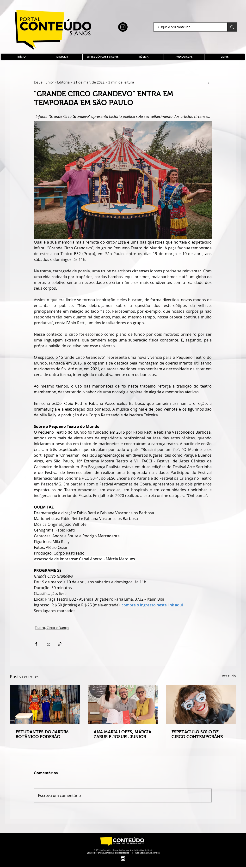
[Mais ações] (209, 82)
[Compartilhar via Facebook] (36, 644)
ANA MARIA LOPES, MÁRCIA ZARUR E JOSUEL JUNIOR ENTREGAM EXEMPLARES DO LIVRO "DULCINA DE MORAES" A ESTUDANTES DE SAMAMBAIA (122, 734)
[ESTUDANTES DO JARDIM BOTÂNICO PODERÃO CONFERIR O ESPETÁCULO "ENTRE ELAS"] (45, 704)
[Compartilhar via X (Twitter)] (48, 644)
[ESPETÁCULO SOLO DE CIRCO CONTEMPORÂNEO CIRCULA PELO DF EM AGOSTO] (201, 704)
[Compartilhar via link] (59, 644)
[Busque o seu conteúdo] (232, 27)
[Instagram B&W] (122, 858)
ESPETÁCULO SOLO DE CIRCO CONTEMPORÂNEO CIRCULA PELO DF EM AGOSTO (199, 734)
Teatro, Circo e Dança (52, 627)
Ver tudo (229, 676)
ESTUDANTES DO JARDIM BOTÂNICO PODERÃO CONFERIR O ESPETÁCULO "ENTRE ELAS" (43, 734)
